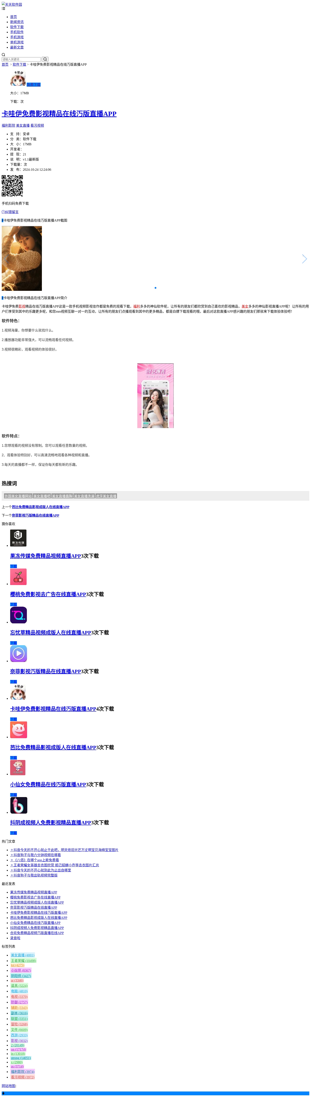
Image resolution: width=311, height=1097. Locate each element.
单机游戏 (17, 42)
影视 (22, 306)
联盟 (19, 1019)
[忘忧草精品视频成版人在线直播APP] (18, 622)
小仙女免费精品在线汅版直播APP (48, 784)
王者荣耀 (23, 960)
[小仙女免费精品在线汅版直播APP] (18, 774)
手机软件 (17, 32)
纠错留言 (12, 212)
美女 (245, 306)
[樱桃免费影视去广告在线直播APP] (18, 584)
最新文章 (17, 47)
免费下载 (33, 84)
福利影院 (8, 125)
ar (17, 980)
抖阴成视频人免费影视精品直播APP (50, 822)
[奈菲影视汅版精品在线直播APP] (18, 661)
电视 (19, 997)
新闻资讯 (17, 22)
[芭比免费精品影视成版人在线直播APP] (18, 737)
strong (21, 1058)
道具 (19, 985)
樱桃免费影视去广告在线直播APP (48, 594)
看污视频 (37, 125)
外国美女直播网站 (18, 496)
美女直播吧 (41, 496)
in (18, 1053)
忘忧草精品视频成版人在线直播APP (50, 632)
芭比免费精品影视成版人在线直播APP (40, 507)
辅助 (19, 1008)
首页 (13, 17)
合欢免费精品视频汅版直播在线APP (37, 933)
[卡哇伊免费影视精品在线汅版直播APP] (18, 698)
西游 (19, 1035)
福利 (136, 306)
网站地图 (8, 1086)
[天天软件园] (12, 4)
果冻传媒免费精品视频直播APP (45, 556)
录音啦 (15, 938)
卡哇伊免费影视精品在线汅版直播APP (59, 114)
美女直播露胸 (62, 496)
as (17, 1066)
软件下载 (17, 27)
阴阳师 (21, 976)
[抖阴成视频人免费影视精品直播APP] (18, 812)
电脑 (19, 991)
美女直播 (23, 125)
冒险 (19, 1024)
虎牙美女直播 (106, 496)
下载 (13, 566)
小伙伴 (21, 970)
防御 (19, 1002)
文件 (19, 1030)
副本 (19, 1013)
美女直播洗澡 (84, 496)
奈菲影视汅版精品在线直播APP (35, 515)
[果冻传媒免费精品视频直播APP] (18, 545)
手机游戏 (17, 37)
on (18, 1049)
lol (17, 965)
